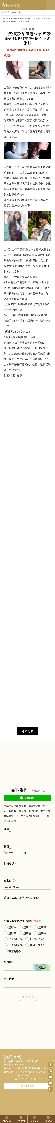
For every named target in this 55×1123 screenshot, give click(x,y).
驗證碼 (8, 961)
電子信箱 (9, 979)
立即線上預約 (27, 1086)
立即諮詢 (48, 1121)
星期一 (12, 927)
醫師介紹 (7, 1121)
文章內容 (5, 12)
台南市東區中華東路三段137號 (31, 1068)
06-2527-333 (22, 1064)
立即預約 (29, 798)
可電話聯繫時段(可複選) (22, 921)
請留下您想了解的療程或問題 (21, 897)
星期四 (12, 933)
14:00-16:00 (37, 939)
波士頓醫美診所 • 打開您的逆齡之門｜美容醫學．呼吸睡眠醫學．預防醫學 (11, 5)
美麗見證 (12, 18)
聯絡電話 (10, 863)
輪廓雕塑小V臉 (24, 18)
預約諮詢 (16, 12)
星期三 (42, 927)
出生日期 (10, 880)
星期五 (27, 933)
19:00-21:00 (37, 945)
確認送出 (27, 997)
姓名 (7, 829)
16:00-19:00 (15, 945)
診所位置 (34, 1121)
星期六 (42, 933)
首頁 (5, 18)
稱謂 (7, 846)
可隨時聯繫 (14, 951)
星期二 (27, 927)
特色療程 (21, 1121)
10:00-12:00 (15, 939)
